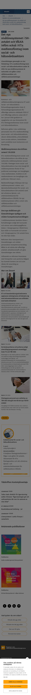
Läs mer (5, 677)
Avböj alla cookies (15, 682)
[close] (27, 658)
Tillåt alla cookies (15, 686)
